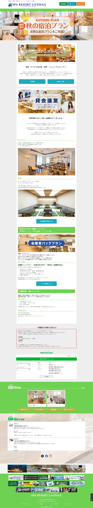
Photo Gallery (47, 468)
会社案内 (41, 503)
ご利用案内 (26, 10)
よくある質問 (39, 409)
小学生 (50, 364)
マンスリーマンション (52, 405)
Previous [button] (2, 26)
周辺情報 (54, 409)
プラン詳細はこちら (47, 283)
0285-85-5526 (42, 501)
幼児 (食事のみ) (55, 370)
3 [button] (49, 39)
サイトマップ (69, 503)
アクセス (73, 3)
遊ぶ (40, 10)
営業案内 (64, 3)
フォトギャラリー (69, 409)
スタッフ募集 (55, 503)
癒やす (53, 10)
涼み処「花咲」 (61, 81)
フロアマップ (25, 409)
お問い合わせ (81, 3)
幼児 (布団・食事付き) (56, 367)
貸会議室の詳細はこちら (47, 221)
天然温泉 (32, 81)
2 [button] (47, 39)
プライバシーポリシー (25, 503)
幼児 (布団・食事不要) (53, 373)
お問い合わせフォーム (40, 316)
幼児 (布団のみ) (55, 368)
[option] (46, 25)
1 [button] (45, 39)
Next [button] (90, 26)
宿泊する (80, 10)
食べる (66, 10)
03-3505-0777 (31, 316)
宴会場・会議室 (32, 405)
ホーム (13, 10)
